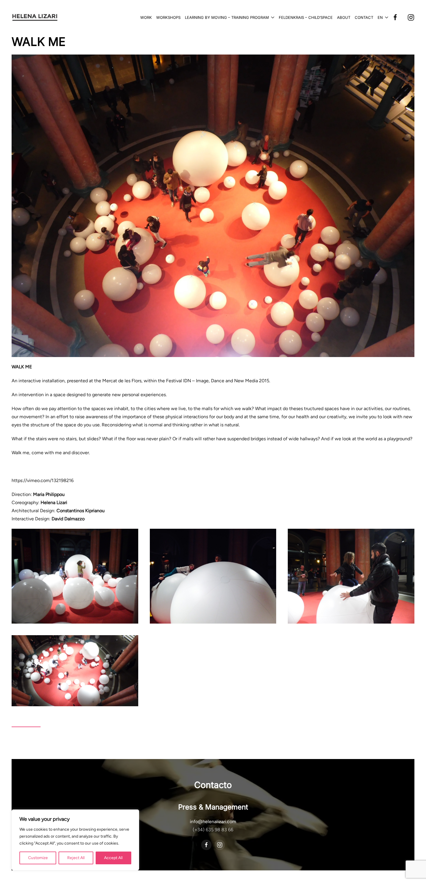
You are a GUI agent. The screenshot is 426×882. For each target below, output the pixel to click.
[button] (383, 17)
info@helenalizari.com (213, 821)
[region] (75, 839)
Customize (38, 857)
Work (146, 17)
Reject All (76, 857)
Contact (364, 17)
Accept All (113, 857)
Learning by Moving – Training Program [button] (227, 17)
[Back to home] (35, 17)
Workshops (168, 17)
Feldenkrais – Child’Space (306, 17)
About (343, 17)
